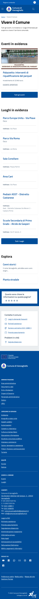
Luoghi (3, 482)
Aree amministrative (8, 383)
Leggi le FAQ (5, 518)
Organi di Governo (7, 393)
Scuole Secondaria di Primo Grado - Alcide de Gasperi (17, 222)
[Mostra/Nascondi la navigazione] (2, 9)
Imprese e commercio (8, 442)
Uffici (3, 403)
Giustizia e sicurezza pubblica (11, 438)
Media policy (19, 576)
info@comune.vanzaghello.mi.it (16, 513)
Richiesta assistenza (8, 521)
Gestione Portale (7, 579)
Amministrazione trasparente (11, 531)
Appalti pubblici (6, 422)
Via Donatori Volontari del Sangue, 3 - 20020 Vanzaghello (17, 497)
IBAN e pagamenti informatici (11, 548)
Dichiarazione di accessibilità (11, 541)
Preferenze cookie (7, 576)
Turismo (4, 452)
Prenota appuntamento (9, 525)
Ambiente (4, 415)
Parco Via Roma (11, 138)
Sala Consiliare (10, 158)
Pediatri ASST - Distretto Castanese (16, 196)
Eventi (3, 478)
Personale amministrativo (10, 397)
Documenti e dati (7, 386)
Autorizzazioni (6, 425)
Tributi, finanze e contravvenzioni (13, 449)
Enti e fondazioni (7, 390)
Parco (5, 121)
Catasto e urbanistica (8, 428)
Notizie (3, 467)
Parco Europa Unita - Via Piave (19, 118)
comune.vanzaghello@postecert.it (17, 511)
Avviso (3, 463)
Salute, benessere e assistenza (12, 445)
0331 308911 (9, 506)
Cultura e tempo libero (9, 432)
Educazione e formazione (10, 435)
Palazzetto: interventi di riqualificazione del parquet (17, 74)
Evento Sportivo (10, 84)
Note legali (5, 538)
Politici (3, 400)
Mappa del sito (30, 576)
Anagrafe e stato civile (9, 418)
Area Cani (8, 176)
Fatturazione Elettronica (9, 545)
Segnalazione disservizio (9, 528)
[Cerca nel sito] (33, 9)
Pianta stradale (11, 279)
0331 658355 (9, 508)
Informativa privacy (8, 535)
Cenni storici (9, 264)
